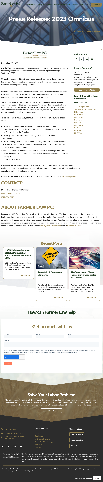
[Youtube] (92, 59)
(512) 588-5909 (10, 429)
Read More (25, 275)
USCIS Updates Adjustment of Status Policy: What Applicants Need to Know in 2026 (18, 254)
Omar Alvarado (52, 24)
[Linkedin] (14, 446)
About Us (75, 4)
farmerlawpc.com (69, 176)
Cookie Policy (78, 478)
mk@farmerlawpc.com (10, 193)
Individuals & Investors (45, 4)
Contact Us (96, 4)
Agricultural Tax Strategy (62, 4)
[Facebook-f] (76, 59)
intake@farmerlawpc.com (50, 225)
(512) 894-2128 (7, 197)
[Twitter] (82, 59)
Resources (83, 4)
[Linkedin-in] (87, 59)
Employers (30, 4)
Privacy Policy (87, 478)
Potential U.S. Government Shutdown (50, 273)
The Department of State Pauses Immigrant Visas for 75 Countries (83, 275)
